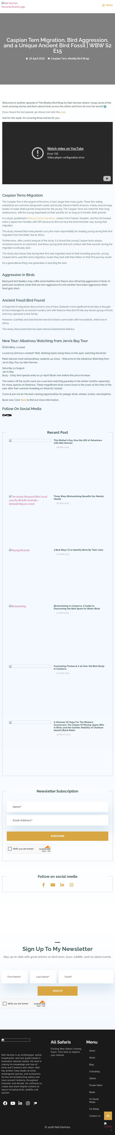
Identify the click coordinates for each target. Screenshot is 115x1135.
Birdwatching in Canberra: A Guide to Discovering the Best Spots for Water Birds (77, 607)
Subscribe (57, 836)
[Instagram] (71, 885)
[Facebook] (5, 1103)
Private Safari (95, 1085)
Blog (91, 1064)
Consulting (94, 1071)
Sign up (57, 990)
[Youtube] (53, 885)
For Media (94, 1109)
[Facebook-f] (43, 885)
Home (92, 1051)
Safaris (92, 1078)
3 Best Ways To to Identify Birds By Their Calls (78, 550)
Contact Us (94, 1116)
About (92, 1057)
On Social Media (94, 1100)
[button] (3, 415)
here (23, 400)
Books (92, 1092)
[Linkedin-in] (62, 885)
